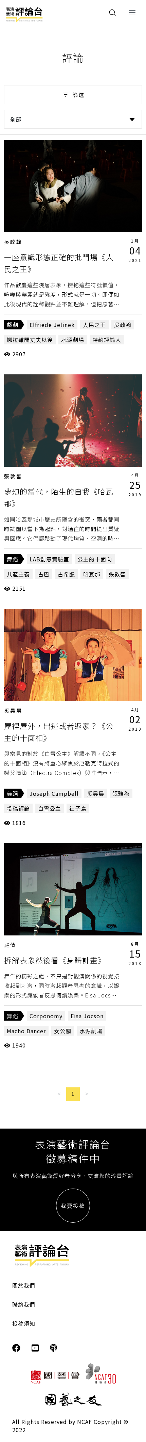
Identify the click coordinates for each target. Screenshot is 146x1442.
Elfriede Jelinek (52, 325)
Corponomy (46, 1016)
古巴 (44, 574)
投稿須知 (23, 1323)
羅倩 (10, 944)
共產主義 (18, 574)
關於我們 (23, 1285)
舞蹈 (12, 559)
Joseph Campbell (54, 793)
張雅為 (121, 793)
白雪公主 (49, 808)
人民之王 (94, 325)
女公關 (62, 1031)
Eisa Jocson (87, 1016)
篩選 (78, 95)
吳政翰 (13, 241)
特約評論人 (106, 340)
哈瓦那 (92, 574)
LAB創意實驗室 (49, 559)
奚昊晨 (13, 710)
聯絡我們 (23, 1304)
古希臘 (66, 574)
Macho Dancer (26, 1031)
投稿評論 (18, 808)
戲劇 (12, 325)
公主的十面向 (94, 559)
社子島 (78, 808)
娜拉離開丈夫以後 (30, 340)
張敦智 (13, 476)
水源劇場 (72, 340)
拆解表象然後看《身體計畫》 (55, 960)
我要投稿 (73, 1205)
